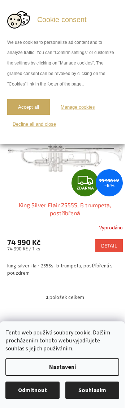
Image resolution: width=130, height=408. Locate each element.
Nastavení (62, 367)
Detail (109, 245)
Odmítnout (32, 390)
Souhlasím (92, 390)
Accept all (28, 107)
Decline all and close (34, 124)
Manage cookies (78, 107)
